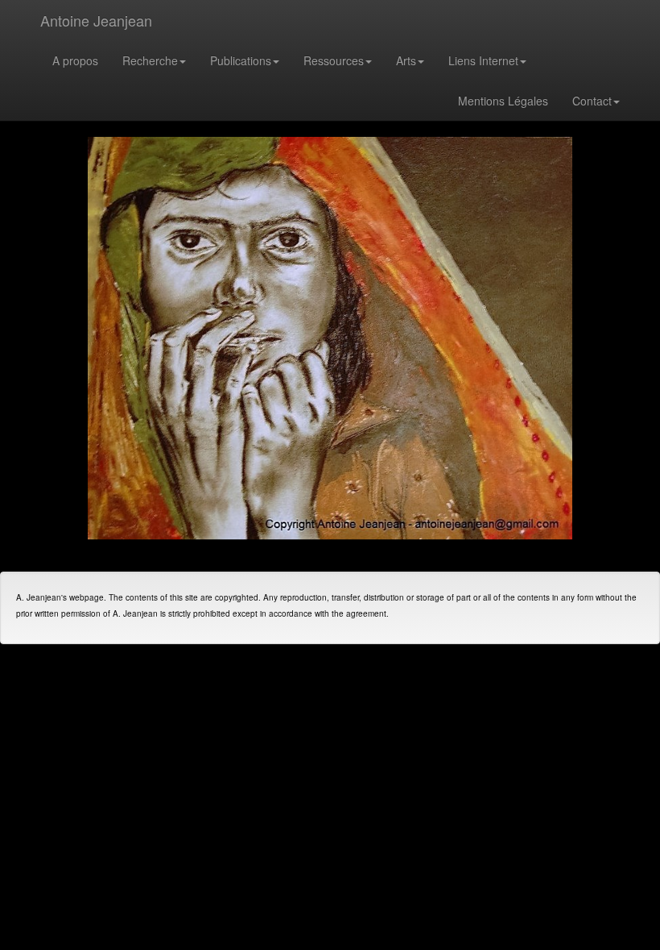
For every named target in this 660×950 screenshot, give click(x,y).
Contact (592, 101)
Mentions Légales (503, 101)
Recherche (150, 60)
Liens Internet (483, 60)
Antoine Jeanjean (96, 20)
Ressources (333, 60)
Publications (240, 60)
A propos (75, 60)
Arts (406, 60)
